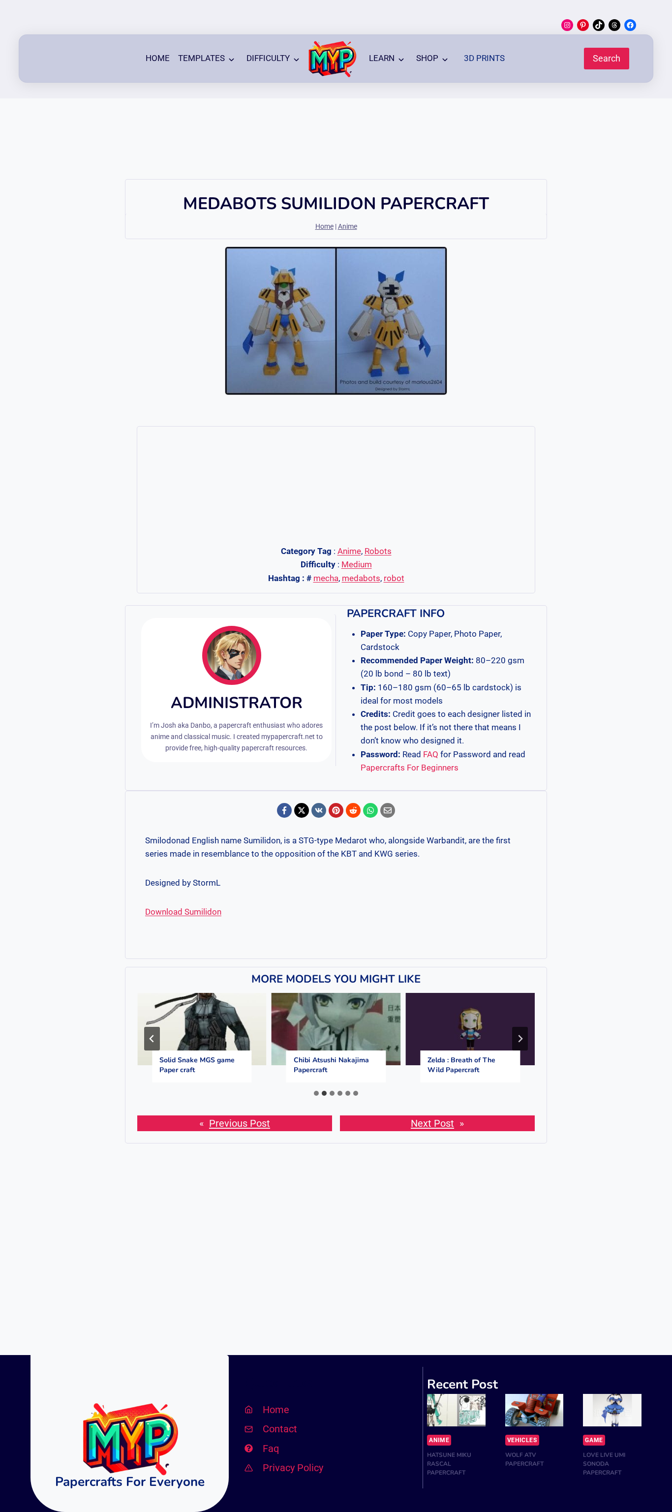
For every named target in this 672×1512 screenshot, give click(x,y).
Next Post (432, 1123)
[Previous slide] (152, 1038)
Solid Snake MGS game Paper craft (197, 1065)
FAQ (430, 754)
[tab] (316, 1093)
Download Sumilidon (183, 912)
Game (594, 1440)
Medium (356, 564)
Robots (378, 551)
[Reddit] (353, 810)
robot (394, 578)
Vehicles (522, 1440)
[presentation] (202, 1029)
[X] (301, 810)
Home (158, 58)
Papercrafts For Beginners (409, 767)
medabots (361, 578)
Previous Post (239, 1123)
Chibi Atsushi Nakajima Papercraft (331, 1065)
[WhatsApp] (370, 810)
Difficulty (268, 58)
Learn (382, 58)
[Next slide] (520, 1038)
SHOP (427, 58)
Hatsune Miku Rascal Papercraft (449, 1464)
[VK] (318, 810)
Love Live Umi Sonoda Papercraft (604, 1464)
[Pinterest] (336, 810)
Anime (347, 226)
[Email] (387, 810)
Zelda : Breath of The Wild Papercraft (461, 1065)
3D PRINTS (484, 58)
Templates (201, 58)
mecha (325, 578)
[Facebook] (284, 810)
